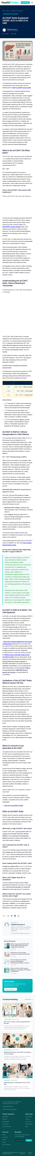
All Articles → (29, 999)
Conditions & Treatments (16, 10)
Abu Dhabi (5, 1137)
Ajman (4, 1142)
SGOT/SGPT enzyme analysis (11, 227)
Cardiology (5, 1116)
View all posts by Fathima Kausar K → (21, 933)
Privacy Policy (30, 1153)
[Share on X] (8, 915)
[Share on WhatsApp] (18, 915)
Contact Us (28, 1121)
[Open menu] (32, 2)
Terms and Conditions (22, 1153)
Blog (8, 10)
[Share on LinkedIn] (15, 915)
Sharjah (4, 1139)
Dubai (3, 1134)
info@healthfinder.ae (7, 1106)
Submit (29, 1140)
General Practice (6, 1126)
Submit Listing (25, 2)
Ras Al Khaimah (6, 1144)
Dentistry (4, 1119)
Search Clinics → (10, 989)
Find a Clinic (28, 1116)
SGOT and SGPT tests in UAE (21, 87)
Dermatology (5, 1121)
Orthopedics (5, 1124)
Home (3, 10)
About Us (27, 1119)
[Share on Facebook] (11, 915)
